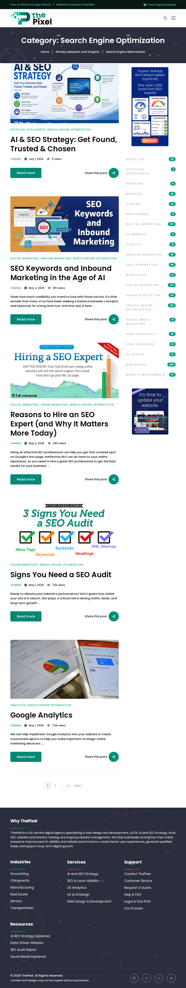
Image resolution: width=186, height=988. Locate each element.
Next (78, 785)
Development (150, 214)
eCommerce (150, 234)
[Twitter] (171, 978)
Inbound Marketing (56, 258)
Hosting (150, 244)
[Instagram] (146, 978)
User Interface (150, 344)
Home (45, 52)
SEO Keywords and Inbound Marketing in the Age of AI (61, 273)
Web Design (150, 364)
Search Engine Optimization (69, 129)
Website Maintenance (150, 375)
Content (150, 204)
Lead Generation (150, 265)
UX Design (150, 354)
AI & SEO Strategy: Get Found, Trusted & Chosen (63, 144)
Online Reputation (150, 295)
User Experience (150, 334)
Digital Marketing (24, 258)
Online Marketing (54, 404)
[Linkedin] (159, 978)
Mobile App (150, 275)
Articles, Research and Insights (77, 52)
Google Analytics (41, 715)
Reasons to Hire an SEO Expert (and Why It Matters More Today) (59, 424)
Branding (150, 183)
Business (150, 194)
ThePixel (15, 159)
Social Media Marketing (150, 322)
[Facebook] (134, 978)
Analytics (18, 705)
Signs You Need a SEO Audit (60, 575)
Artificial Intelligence (28, 129)
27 (69, 785)
